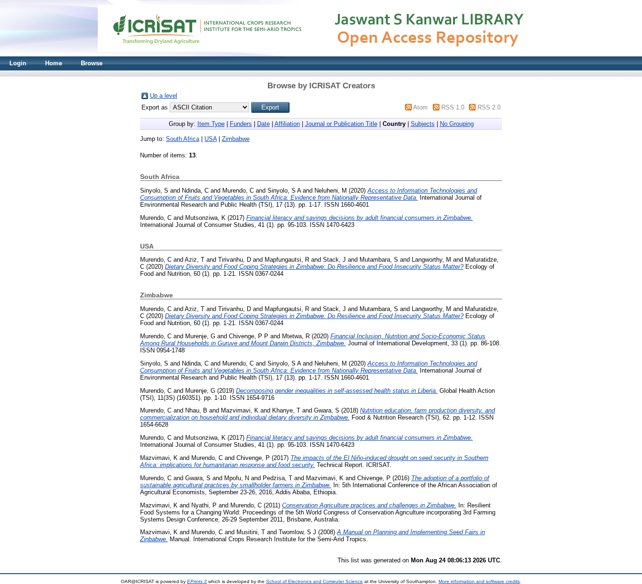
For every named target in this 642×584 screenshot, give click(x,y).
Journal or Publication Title (341, 123)
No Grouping (457, 123)
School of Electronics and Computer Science (314, 581)
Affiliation (287, 123)
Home (53, 63)
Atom (420, 107)
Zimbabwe (236, 138)
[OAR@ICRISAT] (321, 54)
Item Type (211, 123)
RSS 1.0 (452, 107)
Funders (241, 123)
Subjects (423, 123)
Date (263, 123)
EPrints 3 (197, 581)
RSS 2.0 (489, 107)
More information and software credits (479, 581)
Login (17, 63)
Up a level (163, 95)
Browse (91, 63)
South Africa (182, 138)
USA (210, 138)
